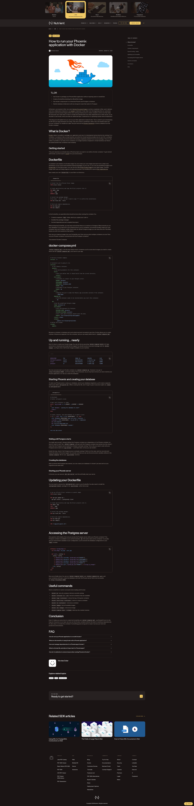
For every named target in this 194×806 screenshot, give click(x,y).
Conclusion (130, 64)
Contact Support (107, 769)
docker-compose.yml (133, 48)
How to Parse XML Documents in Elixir (127, 739)
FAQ (129, 67)
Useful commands (132, 60)
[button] (84, 23)
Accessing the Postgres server (135, 57)
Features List (91, 773)
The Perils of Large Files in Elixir (92, 739)
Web (73, 759)
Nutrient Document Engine (80, 109)
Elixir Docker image (86, 167)
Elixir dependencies (102, 169)
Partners (119, 773)
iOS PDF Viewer (61, 773)
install (67, 154)
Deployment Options (93, 786)
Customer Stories (92, 766)
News (88, 783)
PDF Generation (61, 781)
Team (118, 766)
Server (74, 766)
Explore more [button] (139, 716)
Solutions (75, 769)
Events (89, 763)
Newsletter (90, 789)
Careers (119, 769)
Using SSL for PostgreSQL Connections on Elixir (58, 740)
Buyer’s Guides (91, 779)
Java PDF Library (62, 759)
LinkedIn (134, 763)
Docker (51, 135)
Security (119, 763)
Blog (88, 759)
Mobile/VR (75, 763)
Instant (73, 111)
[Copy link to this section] (46, 131)
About (118, 759)
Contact (134, 759)
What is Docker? (132, 42)
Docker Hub (52, 167)
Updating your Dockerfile (134, 54)
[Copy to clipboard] (109, 183)
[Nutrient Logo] (57, 23)
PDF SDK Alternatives (93, 776)
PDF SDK (59, 769)
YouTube (134, 766)
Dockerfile (130, 45)
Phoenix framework (89, 123)
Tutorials (89, 769)
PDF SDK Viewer (61, 763)
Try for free (105, 759)
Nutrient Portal (106, 766)
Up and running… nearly (133, 51)
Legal (118, 776)
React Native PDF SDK (63, 766)
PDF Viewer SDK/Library (60, 777)
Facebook (135, 776)
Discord (134, 769)
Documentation (106, 763)
